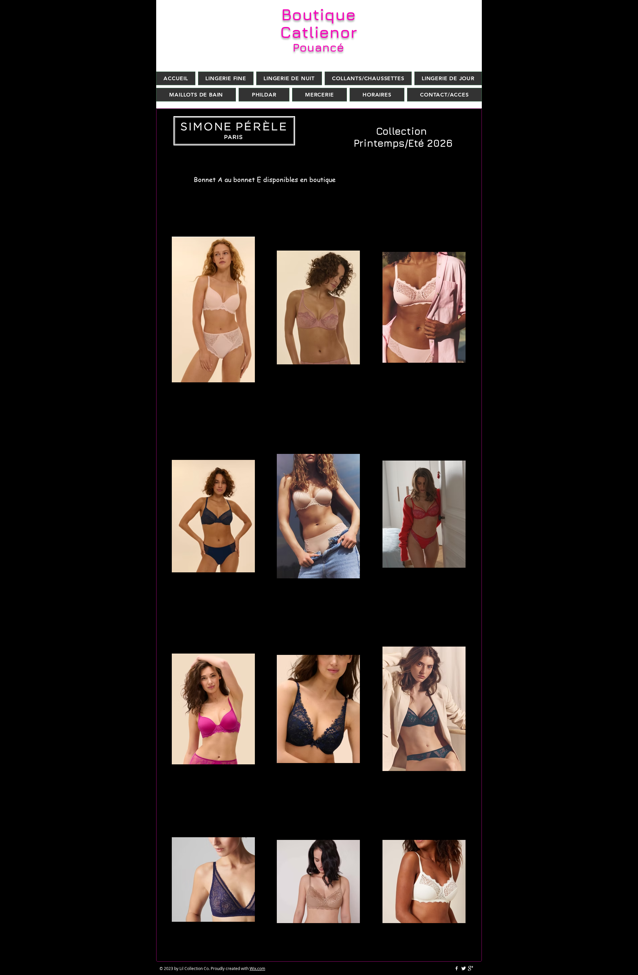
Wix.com (257, 968)
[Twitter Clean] (463, 968)
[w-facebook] (456, 968)
